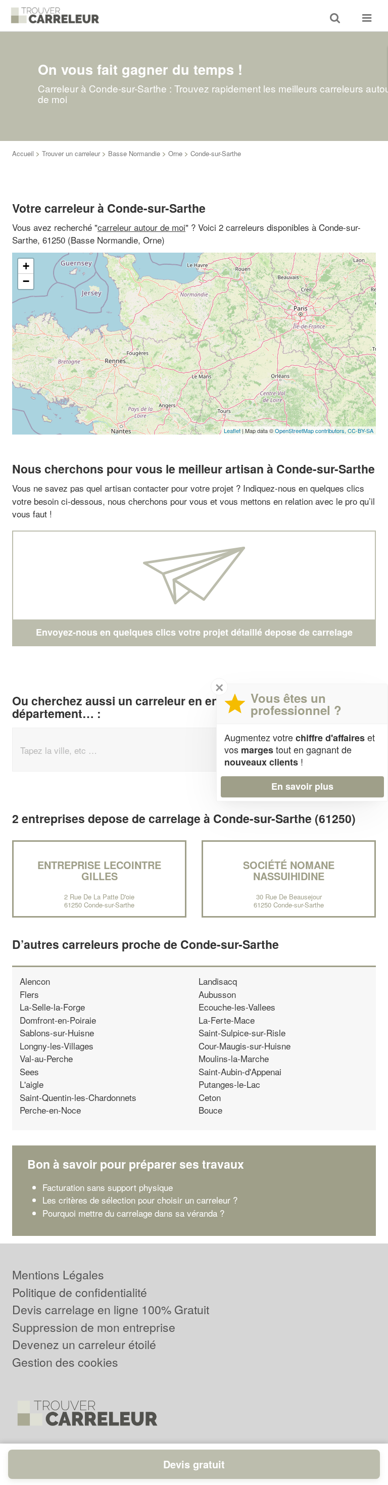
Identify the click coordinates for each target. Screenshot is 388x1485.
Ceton (210, 1097)
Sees (29, 1071)
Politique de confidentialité (79, 1292)
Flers (29, 994)
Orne (175, 153)
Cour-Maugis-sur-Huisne (244, 1045)
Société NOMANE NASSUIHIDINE (288, 870)
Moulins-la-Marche (234, 1058)
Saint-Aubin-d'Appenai (240, 1071)
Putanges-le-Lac (229, 1084)
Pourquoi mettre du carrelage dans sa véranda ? (133, 1213)
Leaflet (232, 430)
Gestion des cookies (65, 1362)
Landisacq (218, 981)
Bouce (210, 1110)
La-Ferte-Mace (227, 1020)
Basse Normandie (134, 153)
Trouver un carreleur (71, 153)
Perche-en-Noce (50, 1110)
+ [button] (26, 266)
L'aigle (31, 1084)
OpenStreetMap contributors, (311, 430)
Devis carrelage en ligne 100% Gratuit (110, 1309)
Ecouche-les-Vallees (237, 1006)
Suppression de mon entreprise (93, 1327)
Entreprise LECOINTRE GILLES (99, 870)
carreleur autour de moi (141, 227)
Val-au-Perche (46, 1058)
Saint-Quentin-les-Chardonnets (78, 1097)
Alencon (35, 981)
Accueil (23, 153)
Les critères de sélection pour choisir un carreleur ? (139, 1199)
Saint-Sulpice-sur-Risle (242, 1032)
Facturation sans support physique (107, 1187)
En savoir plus (302, 786)
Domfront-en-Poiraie (58, 1020)
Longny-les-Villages (56, 1045)
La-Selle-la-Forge (52, 1006)
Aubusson (217, 994)
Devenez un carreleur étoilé (84, 1344)
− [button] (26, 281)
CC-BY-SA (360, 430)
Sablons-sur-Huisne (57, 1032)
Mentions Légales (58, 1274)
